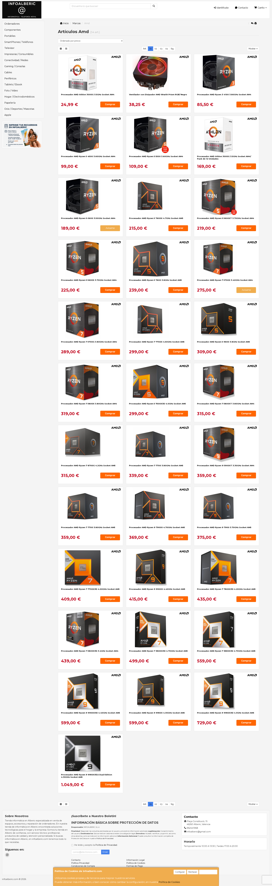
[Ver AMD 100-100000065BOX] (90, 258)
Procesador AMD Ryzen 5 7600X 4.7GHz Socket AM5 (156, 218)
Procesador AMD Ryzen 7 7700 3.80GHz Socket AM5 (156, 465)
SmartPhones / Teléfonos (18, 42)
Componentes (12, 30)
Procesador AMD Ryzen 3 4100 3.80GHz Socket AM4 (224, 94)
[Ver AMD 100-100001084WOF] (158, 629)
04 (166, 49)
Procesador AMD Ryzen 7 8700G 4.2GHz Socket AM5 (88, 465)
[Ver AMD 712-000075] (158, 73)
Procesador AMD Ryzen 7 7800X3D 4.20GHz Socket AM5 (226, 589)
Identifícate (222, 7)
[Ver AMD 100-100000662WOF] (158, 567)
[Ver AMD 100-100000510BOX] (226, 73)
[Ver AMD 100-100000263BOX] (90, 320)
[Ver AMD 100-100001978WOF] (90, 753)
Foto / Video (11, 90)
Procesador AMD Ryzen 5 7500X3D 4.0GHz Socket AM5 (157, 403)
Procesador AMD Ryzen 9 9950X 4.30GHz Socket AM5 (157, 713)
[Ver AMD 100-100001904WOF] (158, 382)
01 (150, 49)
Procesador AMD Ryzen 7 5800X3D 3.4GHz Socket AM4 (89, 651)
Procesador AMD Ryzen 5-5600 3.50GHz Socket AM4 (88, 218)
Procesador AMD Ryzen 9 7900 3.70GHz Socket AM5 (224, 527)
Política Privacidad (80, 863)
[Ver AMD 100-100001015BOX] (158, 258)
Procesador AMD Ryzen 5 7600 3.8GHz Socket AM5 (155, 280)
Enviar (105, 852)
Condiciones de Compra (83, 866)
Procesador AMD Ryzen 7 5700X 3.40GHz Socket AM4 (225, 280)
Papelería (9, 102)
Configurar (180, 872)
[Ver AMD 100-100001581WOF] (226, 444)
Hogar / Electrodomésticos (19, 96)
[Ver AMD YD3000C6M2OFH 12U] (226, 135)
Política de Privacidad (104, 838)
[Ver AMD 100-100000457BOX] (158, 135)
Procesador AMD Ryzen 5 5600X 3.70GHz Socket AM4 (89, 280)
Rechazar (192, 872)
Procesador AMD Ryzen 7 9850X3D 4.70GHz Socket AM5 (226, 651)
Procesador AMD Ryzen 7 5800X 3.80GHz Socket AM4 (89, 403)
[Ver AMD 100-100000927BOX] (90, 197)
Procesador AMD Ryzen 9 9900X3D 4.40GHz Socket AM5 (90, 713)
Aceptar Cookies (208, 872)
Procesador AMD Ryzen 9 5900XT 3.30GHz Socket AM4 (225, 465)
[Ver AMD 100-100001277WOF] (158, 691)
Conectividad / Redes (16, 60)
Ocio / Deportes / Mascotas (19, 109)
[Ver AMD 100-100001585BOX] (226, 197)
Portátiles (9, 36)
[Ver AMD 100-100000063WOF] (90, 382)
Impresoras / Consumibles (18, 54)
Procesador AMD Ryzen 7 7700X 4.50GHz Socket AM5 (156, 342)
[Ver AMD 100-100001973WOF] (226, 629)
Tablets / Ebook (13, 84)
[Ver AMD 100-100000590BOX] (226, 506)
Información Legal (135, 860)
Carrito (261, 7)
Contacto (243, 7)
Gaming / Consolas (14, 66)
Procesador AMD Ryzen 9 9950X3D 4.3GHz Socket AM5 (225, 713)
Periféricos (10, 78)
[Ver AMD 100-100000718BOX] (226, 320)
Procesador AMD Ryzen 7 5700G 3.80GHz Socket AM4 (89, 342)
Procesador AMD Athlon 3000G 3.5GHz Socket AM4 (87, 94)
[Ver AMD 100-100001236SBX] (90, 444)
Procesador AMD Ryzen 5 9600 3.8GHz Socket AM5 (223, 342)
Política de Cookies (169, 882)
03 (161, 49)
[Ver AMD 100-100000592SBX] (90, 506)
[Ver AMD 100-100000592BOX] (158, 444)
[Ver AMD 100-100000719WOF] (226, 691)
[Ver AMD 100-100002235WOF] (90, 567)
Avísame (110, 228)
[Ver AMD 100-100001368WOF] (90, 691)
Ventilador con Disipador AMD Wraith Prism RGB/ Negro (158, 94)
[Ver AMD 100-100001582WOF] (226, 382)
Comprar (110, 104)
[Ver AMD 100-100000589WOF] (158, 506)
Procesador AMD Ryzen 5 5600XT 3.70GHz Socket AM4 (225, 218)
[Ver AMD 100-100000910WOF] (226, 567)
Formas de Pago (134, 866)
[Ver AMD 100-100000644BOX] (90, 135)
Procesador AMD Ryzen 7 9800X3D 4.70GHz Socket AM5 (158, 651)
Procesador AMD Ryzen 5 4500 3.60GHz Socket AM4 (88, 156)
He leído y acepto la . (95, 845)
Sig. (172, 49)
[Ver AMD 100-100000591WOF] (158, 320)
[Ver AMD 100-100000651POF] (90, 629)
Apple (7, 115)
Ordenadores (12, 23)
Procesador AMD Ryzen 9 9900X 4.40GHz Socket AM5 (157, 589)
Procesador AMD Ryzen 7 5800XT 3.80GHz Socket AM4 (225, 403)
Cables (8, 72)
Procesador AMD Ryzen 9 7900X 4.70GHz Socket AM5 (157, 527)
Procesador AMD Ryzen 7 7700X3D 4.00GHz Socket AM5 (90, 589)
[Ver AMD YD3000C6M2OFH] (90, 73)
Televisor (9, 48)
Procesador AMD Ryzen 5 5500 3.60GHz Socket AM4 (156, 156)
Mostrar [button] (252, 49)
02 (156, 49)
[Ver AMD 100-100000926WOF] (226, 258)
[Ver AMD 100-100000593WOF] (158, 197)
